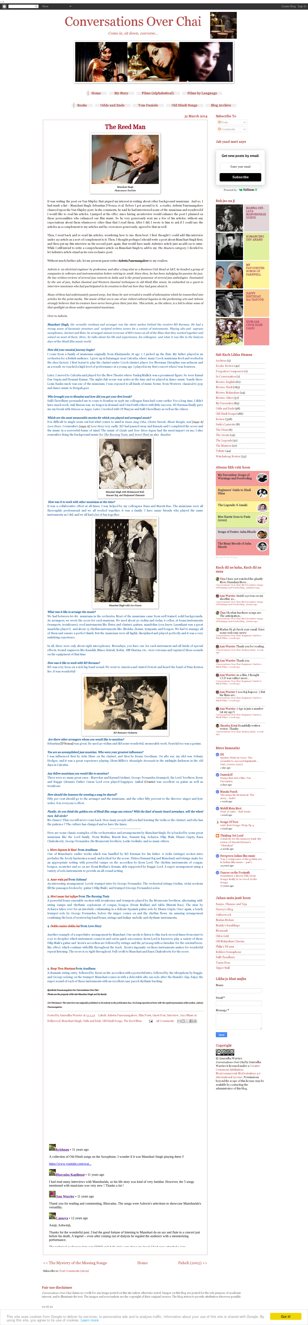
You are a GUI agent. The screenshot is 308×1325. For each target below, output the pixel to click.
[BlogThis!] (183, 1021)
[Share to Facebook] (191, 1021)
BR (222, 754)
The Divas (222, 429)
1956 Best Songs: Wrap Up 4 (237, 825)
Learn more (89, 1319)
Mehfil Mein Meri (230, 808)
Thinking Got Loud (231, 835)
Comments (228, 129)
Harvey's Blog (224, 909)
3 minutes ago (253, 588)
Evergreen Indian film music (237, 855)
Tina (222, 578)
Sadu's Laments (225, 424)
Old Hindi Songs (184, 105)
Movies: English (225, 382)
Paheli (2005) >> (192, 1263)
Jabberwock (223, 914)
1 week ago (234, 638)
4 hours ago (252, 621)
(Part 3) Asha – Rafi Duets (235, 811)
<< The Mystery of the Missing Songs (75, 1263)
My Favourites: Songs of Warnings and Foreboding (235, 476)
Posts (224, 122)
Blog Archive (221, 105)
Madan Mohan (225, 920)
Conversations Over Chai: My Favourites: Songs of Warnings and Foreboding (239, 586)
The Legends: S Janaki (232, 505)
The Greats (222, 435)
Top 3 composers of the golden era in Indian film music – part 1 (241, 861)
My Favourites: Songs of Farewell (255, 269)
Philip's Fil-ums (225, 946)
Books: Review (225, 365)
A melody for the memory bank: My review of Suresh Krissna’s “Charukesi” (240, 842)
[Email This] (179, 1021)
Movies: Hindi (224, 387)
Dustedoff (226, 774)
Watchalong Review (228, 456)
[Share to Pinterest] (195, 1021)
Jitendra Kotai (228, 725)
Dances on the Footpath (235, 872)
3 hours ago (251, 604)
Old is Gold (222, 936)
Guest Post (159, 1015)
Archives (221, 360)
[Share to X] (187, 1021)
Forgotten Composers (230, 371)
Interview (173, 1015)
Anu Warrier (228, 595)
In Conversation (226, 376)
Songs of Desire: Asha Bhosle (237, 531)
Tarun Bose (223, 962)
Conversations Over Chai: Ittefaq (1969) (235, 650)
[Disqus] (125, 1082)
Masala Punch (228, 791)
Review (220, 419)
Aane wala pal (59, 879)
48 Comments (165, 1021)
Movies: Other (224, 397)
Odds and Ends (112, 105)
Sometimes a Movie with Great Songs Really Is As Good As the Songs (238, 879)
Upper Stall (223, 967)
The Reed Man (133, 1021)
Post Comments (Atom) (74, 1271)
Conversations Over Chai (133, 21)
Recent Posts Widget (227, 557)
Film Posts (144, 1015)
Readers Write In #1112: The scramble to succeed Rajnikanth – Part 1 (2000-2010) (239, 761)
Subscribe (240, 177)
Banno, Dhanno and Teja (231, 904)
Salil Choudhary (225, 957)
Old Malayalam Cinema (230, 941)
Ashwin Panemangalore (122, 1015)
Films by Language (202, 93)
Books (82, 105)
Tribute (220, 451)
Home (96, 93)
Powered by (230, 189)
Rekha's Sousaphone (228, 952)
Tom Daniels (148, 105)
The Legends (224, 440)
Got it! (286, 1316)
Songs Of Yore (229, 822)
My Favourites (224, 403)
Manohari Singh (72, 1021)
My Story (121, 93)
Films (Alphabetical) (158, 93)
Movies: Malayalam (227, 392)
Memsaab (222, 930)
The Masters (223, 445)
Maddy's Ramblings (228, 925)
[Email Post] (150, 1021)
